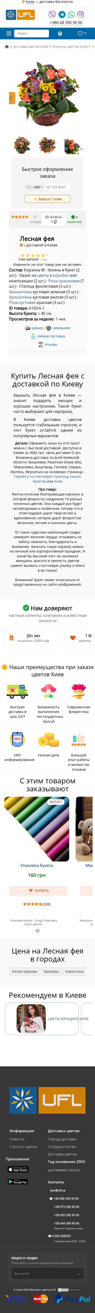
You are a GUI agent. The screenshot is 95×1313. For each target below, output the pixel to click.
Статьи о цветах (23, 1146)
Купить (41, 891)
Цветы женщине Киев (63, 1018)
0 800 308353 (61, 1236)
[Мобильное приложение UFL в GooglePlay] (18, 1181)
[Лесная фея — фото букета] (47, 94)
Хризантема (20, 291)
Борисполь (75, 971)
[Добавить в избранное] (36, 930)
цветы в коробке (53, 275)
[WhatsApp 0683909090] (71, 16)
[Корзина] (59, 33)
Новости (17, 1139)
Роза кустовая (22, 302)
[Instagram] (80, 16)
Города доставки (62, 1139)
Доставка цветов (62, 1154)
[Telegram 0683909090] (62, 16)
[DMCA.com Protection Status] (69, 1289)
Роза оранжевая (64, 281)
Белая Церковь (24, 971)
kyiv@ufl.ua (58, 1190)
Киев (58, 481)
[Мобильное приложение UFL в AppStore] (18, 1168)
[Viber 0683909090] (52, 16)
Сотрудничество (62, 1146)
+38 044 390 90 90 (66, 1223)
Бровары (51, 971)
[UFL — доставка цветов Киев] (20, 14)
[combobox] (34, 187)
